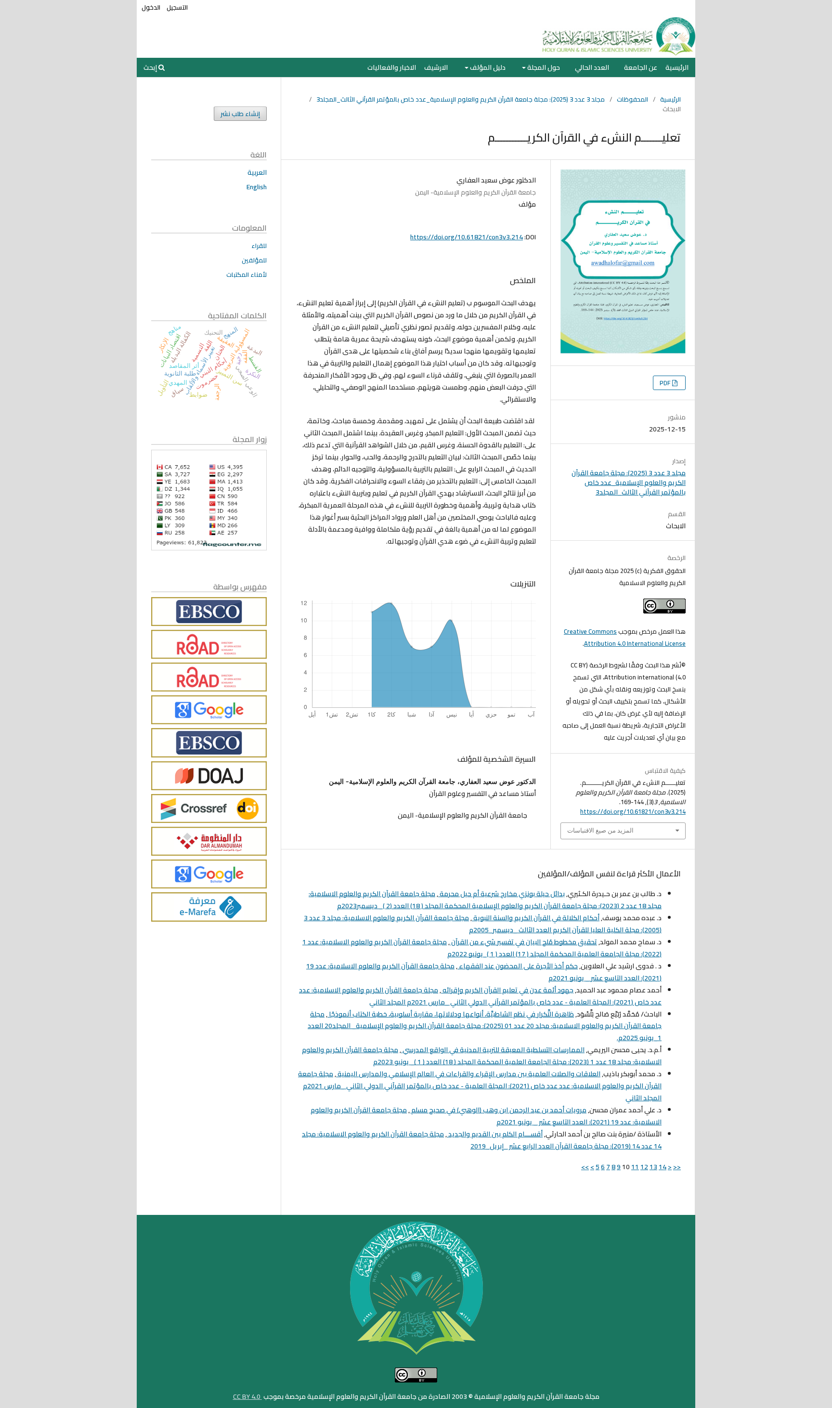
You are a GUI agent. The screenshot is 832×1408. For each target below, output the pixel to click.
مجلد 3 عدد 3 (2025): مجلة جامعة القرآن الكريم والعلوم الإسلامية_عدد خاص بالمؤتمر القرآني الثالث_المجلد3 (460, 99)
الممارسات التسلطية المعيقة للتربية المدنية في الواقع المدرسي (493, 1049)
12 (644, 1166)
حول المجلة (543, 67)
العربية (257, 172)
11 (635, 1166)
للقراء (259, 245)
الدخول (151, 7)
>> (585, 1166)
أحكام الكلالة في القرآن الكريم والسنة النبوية (535, 918)
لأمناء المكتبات (246, 274)
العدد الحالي (592, 67)
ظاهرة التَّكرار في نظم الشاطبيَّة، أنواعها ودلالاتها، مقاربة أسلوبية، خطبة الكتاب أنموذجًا (450, 1014)
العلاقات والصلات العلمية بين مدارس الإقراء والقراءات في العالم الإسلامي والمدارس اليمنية (468, 1074)
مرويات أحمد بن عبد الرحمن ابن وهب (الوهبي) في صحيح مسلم (498, 1110)
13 (653, 1166)
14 (662, 1166)
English (257, 187)
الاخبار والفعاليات (391, 67)
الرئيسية (677, 67)
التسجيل (177, 7)
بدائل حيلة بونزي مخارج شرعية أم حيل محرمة (501, 893)
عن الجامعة (640, 67)
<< (677, 1166)
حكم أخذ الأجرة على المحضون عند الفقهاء (517, 966)
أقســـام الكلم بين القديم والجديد (495, 1134)
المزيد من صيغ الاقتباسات (600, 830)
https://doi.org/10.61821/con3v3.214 (466, 237)
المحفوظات (632, 99)
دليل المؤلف (487, 67)
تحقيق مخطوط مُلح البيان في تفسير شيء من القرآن (523, 942)
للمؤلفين (254, 260)
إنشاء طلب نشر (240, 113)
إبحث (150, 67)
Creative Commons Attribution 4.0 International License (625, 637)
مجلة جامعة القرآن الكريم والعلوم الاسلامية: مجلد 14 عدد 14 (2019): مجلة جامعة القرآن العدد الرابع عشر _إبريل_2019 (482, 1140)
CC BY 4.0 (247, 1396)
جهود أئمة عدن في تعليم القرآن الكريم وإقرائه (507, 990)
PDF (666, 383)
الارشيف (436, 67)
